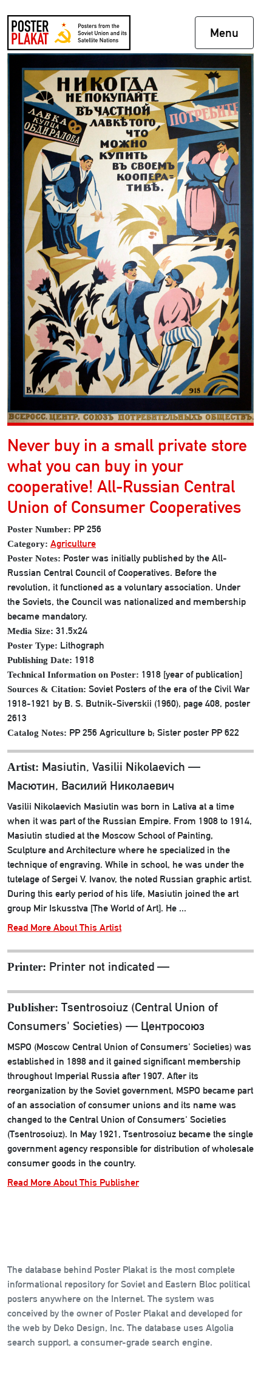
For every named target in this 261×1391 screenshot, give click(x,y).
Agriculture (73, 543)
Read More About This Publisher (73, 1182)
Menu (224, 32)
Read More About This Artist (64, 927)
